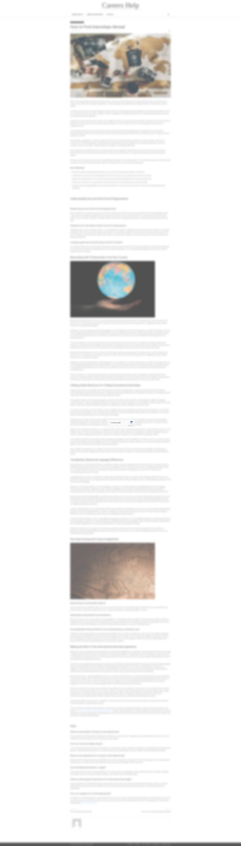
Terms (132, 425)
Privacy (130, 425)
